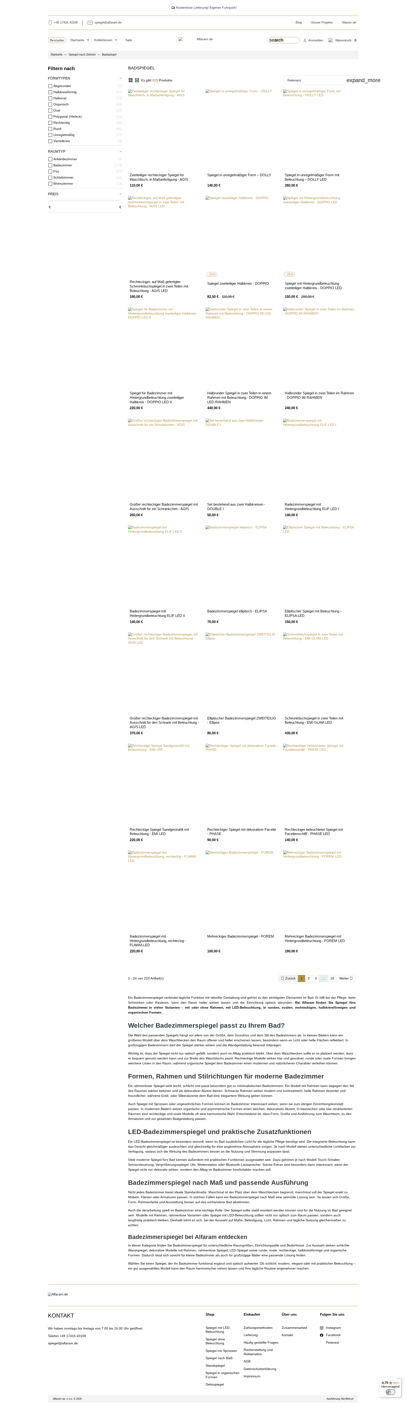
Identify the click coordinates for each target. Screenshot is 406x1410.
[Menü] (398, 1380)
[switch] (390, 1392)
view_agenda (137, 80)
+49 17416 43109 (73, 1336)
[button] (313, 40)
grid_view (130, 80)
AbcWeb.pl (347, 1398)
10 (332, 978)
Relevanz (321, 80)
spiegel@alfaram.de (63, 1343)
